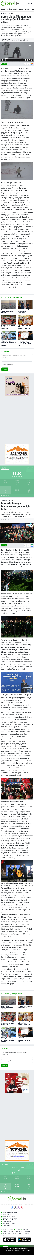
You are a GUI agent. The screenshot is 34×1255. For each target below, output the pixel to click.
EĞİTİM (4, 1235)
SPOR (4, 1233)
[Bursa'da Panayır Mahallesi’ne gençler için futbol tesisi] (17, 533)
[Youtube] (21, 1207)
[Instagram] (18, 1207)
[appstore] (10, 1239)
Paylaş (5, 63)
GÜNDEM (25, 1229)
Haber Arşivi (6, 1225)
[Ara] (29, 3)
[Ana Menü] (31, 3)
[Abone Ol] (32, 64)
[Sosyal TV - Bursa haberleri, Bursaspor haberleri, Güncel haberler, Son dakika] (10, 3)
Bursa (3, 9)
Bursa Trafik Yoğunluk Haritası (11, 1218)
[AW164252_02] (17, 171)
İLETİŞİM (18, 1229)
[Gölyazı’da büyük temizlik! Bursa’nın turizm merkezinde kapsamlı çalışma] (8, 335)
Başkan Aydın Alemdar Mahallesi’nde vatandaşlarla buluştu (24, 327)
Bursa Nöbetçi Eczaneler (10, 1212)
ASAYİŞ (5, 1231)
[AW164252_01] (17, 109)
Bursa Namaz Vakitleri (9, 1216)
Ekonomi (27, 9)
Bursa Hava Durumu (8, 1214)
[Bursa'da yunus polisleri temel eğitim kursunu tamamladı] (8, 320)
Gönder (4, 369)
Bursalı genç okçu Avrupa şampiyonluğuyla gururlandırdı (25, 311)
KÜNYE (11, 1229)
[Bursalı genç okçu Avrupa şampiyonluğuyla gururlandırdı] (25, 304)
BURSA (11, 13)
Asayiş (15, 9)
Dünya (21, 9)
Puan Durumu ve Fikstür (9, 1220)
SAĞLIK (27, 1233)
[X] (15, 1207)
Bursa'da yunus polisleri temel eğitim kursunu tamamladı (8, 327)
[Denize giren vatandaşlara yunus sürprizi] (8, 304)
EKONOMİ (27, 1231)
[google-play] (24, 1239)
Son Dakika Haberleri (9, 1223)
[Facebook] (12, 1207)
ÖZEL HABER (12, 1233)
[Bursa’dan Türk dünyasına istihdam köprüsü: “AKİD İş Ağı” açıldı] (25, 335)
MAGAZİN (19, 1231)
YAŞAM (20, 1233)
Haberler (4, 13)
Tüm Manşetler (7, 1221)
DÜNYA (11, 1231)
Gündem (9, 9)
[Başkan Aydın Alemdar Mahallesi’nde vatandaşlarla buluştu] (25, 320)
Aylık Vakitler (6, 495)
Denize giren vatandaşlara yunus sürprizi (7, 311)
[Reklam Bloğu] (17, 454)
